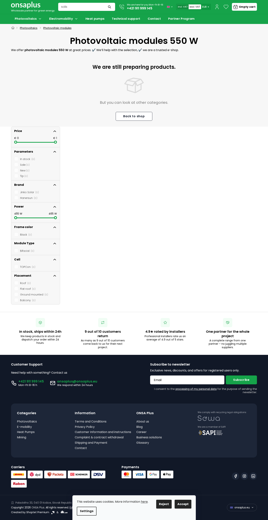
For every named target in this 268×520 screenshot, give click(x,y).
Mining (21, 437)
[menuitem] (28, 19)
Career (141, 432)
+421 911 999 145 (139, 8)
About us (142, 422)
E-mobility (24, 427)
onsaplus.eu (242, 507)
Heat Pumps (26, 432)
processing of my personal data (196, 389)
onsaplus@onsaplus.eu (77, 381)
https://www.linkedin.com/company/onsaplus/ (253, 476)
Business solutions (149, 437)
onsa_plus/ (244, 476)
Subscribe (241, 380)
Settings (86, 511)
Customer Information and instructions (103, 432)
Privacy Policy (85, 427)
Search (110, 7)
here (144, 502)
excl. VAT (195, 6)
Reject (164, 504)
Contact (81, 448)
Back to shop (134, 116)
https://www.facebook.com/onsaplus (235, 476)
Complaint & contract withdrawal (99, 437)
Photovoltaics (27, 422)
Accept (183, 504)
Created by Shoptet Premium (30, 512)
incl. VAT (183, 6)
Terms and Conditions (90, 422)
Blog (139, 427)
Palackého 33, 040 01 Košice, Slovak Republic (43, 502)
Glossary (142, 443)
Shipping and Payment (91, 443)
